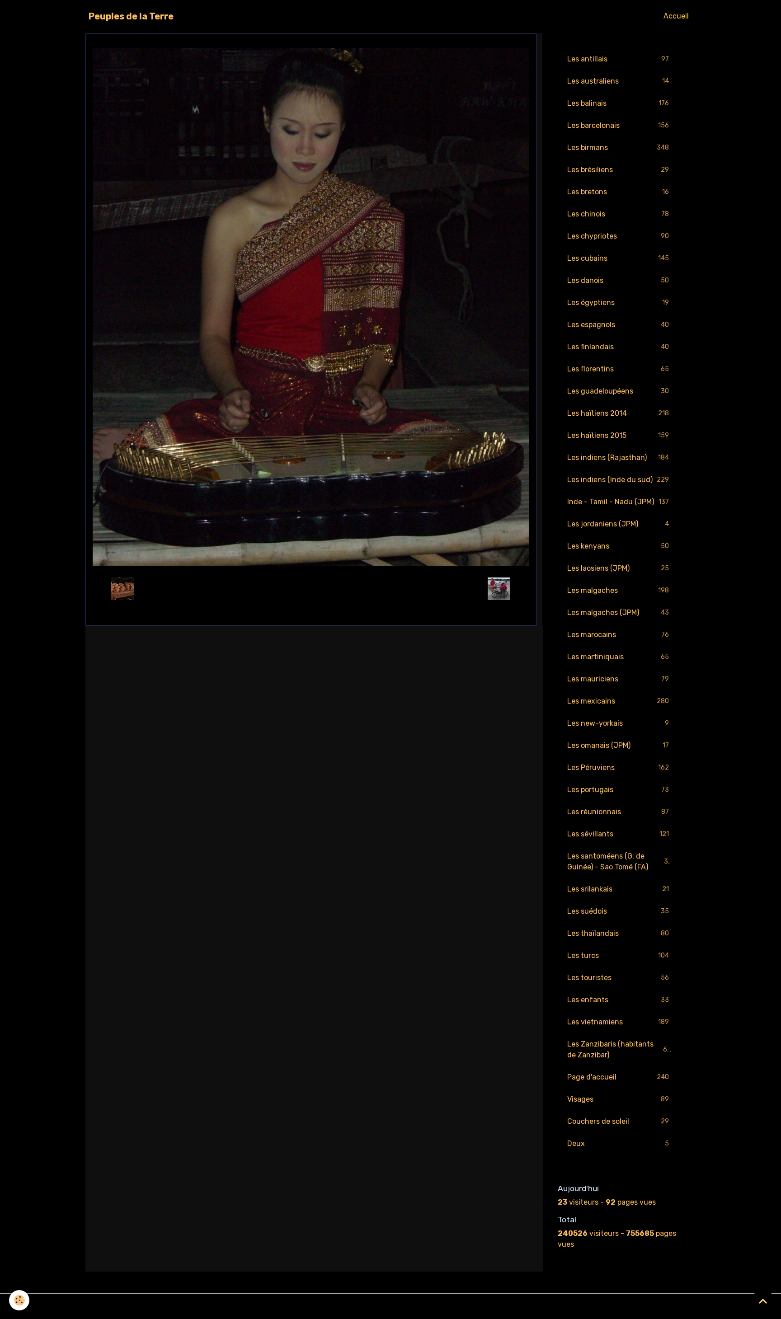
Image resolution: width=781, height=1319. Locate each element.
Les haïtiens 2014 (618, 413)
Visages (618, 1099)
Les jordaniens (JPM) (618, 524)
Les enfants (618, 999)
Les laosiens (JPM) (618, 568)
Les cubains (618, 258)
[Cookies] (19, 1300)
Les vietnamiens (618, 1022)
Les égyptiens (618, 302)
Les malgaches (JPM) (618, 612)
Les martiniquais (618, 656)
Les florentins (618, 369)
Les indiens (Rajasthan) (618, 457)
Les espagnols (618, 324)
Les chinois (618, 214)
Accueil (676, 16)
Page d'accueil (618, 1077)
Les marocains (618, 634)
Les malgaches (618, 590)
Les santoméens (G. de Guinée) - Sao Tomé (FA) (619, 861)
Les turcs (618, 955)
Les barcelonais (618, 125)
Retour (310, 588)
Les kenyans (618, 546)
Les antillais (618, 59)
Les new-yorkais (618, 723)
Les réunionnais (618, 811)
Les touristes (618, 977)
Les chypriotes (618, 236)
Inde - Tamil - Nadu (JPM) (618, 502)
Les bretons (618, 192)
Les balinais (618, 103)
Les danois (618, 280)
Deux (618, 1143)
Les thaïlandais (618, 933)
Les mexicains (618, 701)
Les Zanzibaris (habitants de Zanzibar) (619, 1049)
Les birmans (618, 147)
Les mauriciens (618, 679)
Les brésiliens (618, 169)
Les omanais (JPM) (618, 745)
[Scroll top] (763, 1301)
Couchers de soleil (618, 1121)
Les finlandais (618, 347)
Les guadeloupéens (618, 391)
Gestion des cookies (390, 1306)
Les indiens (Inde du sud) (618, 479)
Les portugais (618, 789)
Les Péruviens (618, 767)
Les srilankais (618, 889)
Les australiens (618, 81)
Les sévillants (618, 834)
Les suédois (618, 911)
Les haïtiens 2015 (618, 435)
